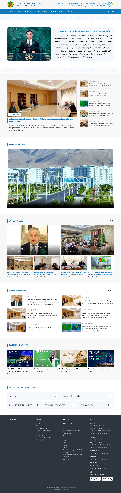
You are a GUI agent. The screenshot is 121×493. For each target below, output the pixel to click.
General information (69, 423)
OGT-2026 (66, 459)
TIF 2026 (65, 452)
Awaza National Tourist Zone (71, 430)
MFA (72, 11)
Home (11, 11)
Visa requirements (41, 428)
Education (66, 438)
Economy (65, 428)
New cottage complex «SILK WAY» (73, 450)
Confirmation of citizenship (44, 437)
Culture (65, 447)
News (19, 11)
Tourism (65, 445)
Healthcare (66, 435)
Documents (39, 435)
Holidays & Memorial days (58, 11)
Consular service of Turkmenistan (46, 426)
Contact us (39, 423)
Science (65, 440)
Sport (64, 442)
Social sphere (67, 433)
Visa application (40, 440)
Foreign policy (67, 426)
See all (109, 221)
